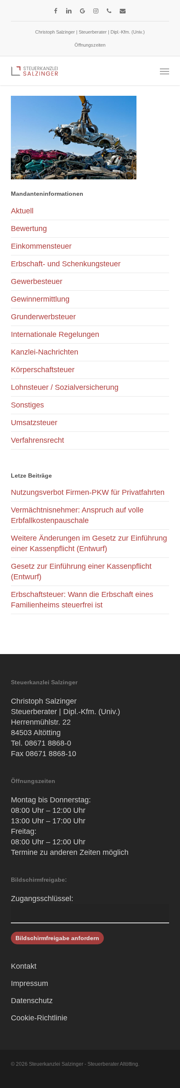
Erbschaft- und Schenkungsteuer (66, 264)
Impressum (29, 983)
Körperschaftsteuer (43, 369)
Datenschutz (32, 1000)
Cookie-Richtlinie (39, 1018)
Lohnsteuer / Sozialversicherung (64, 387)
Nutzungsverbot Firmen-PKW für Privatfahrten (88, 492)
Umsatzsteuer (34, 422)
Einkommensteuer (41, 246)
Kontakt (23, 966)
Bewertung (29, 228)
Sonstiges (27, 405)
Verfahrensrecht (37, 440)
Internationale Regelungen (55, 334)
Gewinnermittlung (40, 299)
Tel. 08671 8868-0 (41, 743)
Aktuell (22, 211)
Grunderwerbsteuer (43, 317)
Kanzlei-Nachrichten (44, 352)
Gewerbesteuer (36, 281)
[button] (164, 71)
